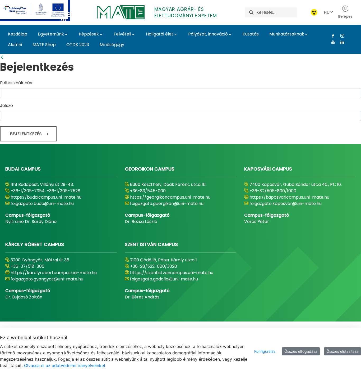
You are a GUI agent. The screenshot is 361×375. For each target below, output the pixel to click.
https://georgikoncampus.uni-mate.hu (170, 197)
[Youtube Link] (331, 42)
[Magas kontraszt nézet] (314, 12)
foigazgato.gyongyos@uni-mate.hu (47, 279)
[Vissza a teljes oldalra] (2, 57)
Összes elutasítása (342, 351)
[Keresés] (251, 12)
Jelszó (6, 105)
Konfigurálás (264, 351)
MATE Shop (44, 45)
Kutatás (251, 34)
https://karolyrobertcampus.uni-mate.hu (54, 273)
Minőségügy (112, 45)
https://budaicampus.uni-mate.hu (46, 197)
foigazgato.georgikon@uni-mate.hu (166, 203)
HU (327, 12)
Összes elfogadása (300, 351)
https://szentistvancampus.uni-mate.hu (171, 273)
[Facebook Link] (331, 36)
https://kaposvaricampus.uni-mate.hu (289, 197)
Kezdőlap (17, 34)
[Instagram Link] (340, 36)
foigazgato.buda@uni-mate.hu (42, 203)
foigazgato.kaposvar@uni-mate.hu (285, 203)
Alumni (15, 45)
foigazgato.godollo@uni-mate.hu (164, 279)
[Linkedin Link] (340, 42)
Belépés (345, 16)
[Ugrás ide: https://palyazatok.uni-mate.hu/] (41, 10)
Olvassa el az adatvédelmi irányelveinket (64, 365)
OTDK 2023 (77, 45)
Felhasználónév (16, 83)
